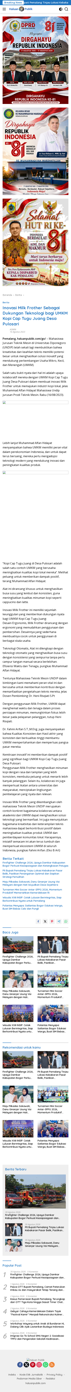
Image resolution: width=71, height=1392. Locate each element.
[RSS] (52, 1365)
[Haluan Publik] (21, 9)
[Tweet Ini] (45, 921)
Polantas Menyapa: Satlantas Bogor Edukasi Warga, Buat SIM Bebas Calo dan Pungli (33, 907)
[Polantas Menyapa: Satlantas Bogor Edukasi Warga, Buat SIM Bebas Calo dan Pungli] (53, 1013)
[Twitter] (26, 1365)
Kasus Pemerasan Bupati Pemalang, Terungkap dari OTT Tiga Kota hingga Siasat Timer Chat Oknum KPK (37, 1301)
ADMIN (13, 329)
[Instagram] (39, 1365)
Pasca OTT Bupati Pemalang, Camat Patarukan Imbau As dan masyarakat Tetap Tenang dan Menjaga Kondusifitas (37, 1288)
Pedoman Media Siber (29, 1378)
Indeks (12, 1374)
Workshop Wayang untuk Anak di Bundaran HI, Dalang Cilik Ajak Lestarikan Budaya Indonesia (37, 1325)
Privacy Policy (54, 1374)
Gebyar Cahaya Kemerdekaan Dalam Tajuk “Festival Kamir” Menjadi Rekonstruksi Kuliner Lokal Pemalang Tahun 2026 (36, 1313)
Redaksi (50, 1378)
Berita (6, 302)
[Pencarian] (66, 9)
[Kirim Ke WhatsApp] (65, 921)
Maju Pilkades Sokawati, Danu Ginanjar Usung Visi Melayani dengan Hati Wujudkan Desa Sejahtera (31, 883)
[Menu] (5, 9)
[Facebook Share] (38, 921)
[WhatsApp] (45, 1365)
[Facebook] (20, 1365)
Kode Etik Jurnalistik (31, 1374)
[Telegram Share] (59, 921)
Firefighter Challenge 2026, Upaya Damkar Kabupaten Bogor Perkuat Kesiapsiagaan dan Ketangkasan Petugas (35, 864)
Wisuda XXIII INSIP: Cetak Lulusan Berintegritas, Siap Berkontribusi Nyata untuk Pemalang (32, 899)
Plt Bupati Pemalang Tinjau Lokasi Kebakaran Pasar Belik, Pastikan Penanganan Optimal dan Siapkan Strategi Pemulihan (33, 873)
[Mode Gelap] (61, 9)
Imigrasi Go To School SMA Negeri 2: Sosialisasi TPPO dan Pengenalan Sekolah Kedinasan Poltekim (37, 1337)
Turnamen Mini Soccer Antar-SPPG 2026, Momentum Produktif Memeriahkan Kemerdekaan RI (32, 891)
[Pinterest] (33, 1365)
